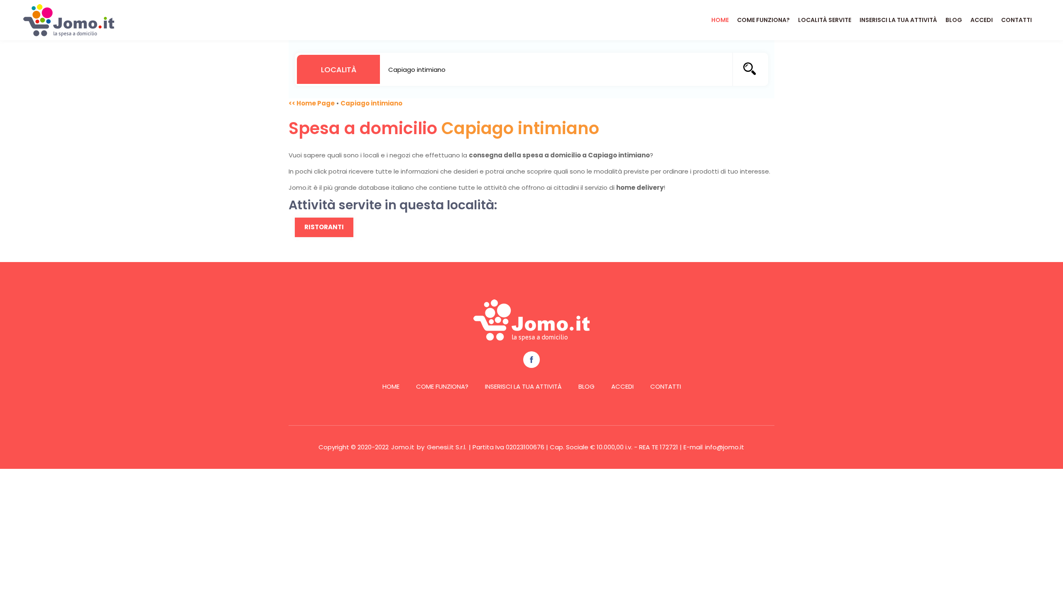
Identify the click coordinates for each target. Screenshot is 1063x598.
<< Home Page (312, 103)
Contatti (1016, 20)
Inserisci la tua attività (898, 20)
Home (720, 20)
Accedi (981, 20)
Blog (953, 20)
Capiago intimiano (371, 103)
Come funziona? (763, 20)
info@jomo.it (724, 447)
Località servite (824, 20)
